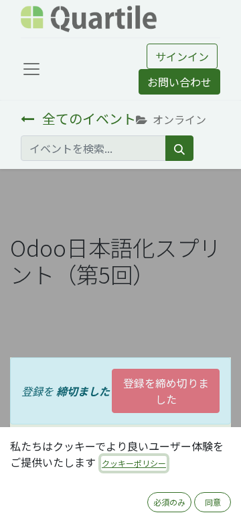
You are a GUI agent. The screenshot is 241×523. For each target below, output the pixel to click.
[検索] (179, 148)
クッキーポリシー (134, 463)
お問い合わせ (179, 82)
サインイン (182, 56)
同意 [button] (213, 502)
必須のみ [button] (169, 502)
